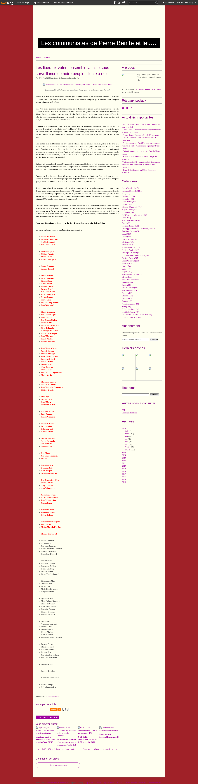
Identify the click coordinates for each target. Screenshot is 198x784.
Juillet (127, 434)
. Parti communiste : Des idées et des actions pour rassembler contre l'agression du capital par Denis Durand (141, 146)
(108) (127, 296)
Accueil (38, 58)
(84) (131, 317)
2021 (124, 463)
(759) (128, 212)
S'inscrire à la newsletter (47, 717)
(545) (126, 223)
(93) (127, 301)
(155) (127, 277)
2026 (124, 428)
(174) (126, 266)
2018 (124, 471)
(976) (129, 202)
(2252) (132, 191)
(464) (131, 231)
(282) (131, 247)
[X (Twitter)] (119, 2)
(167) (127, 272)
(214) (130, 261)
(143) (127, 282)
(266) (131, 253)
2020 (124, 466)
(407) (129, 239)
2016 (124, 477)
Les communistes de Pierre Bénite (148, 89)
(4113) (130, 188)
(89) (130, 309)
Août (126, 431)
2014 (124, 482)
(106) (127, 299)
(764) (132, 207)
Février (127, 447)
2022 (124, 461)
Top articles (89, 783)
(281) (130, 250)
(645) (126, 218)
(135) (130, 288)
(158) (132, 274)
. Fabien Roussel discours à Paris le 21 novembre (140, 135)
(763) (129, 210)
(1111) (128, 199)
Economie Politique (129, 413)
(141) (126, 285)
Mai (126, 439)
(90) (130, 304)
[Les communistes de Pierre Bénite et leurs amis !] (128, 80)
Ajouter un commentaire (58, 765)
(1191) (128, 196)
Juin (126, 436)
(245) (130, 258)
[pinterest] (123, 2)
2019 (124, 469)
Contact (47, 58)
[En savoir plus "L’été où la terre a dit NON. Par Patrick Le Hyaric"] (142, 360)
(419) (126, 237)
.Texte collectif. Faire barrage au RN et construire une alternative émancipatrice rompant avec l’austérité (141, 164)
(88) (137, 315)
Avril (126, 442)
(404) (128, 242)
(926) (127, 204)
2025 (124, 453)
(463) (126, 234)
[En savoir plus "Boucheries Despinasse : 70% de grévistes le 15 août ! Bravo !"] (142, 374)
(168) (126, 269)
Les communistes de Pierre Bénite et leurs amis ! (99, 43)
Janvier (127, 450)
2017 (124, 474)
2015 (124, 479)
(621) (131, 221)
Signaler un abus (108, 783)
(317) (127, 245)
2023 (124, 458)
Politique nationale (52, 697)
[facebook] (114, 2)
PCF (123, 410)
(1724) (126, 194)
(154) (130, 280)
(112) (127, 293)
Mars (126, 444)
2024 (124, 455)
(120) (129, 290)
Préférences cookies (154, 783)
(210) (127, 264)
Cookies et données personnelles (135, 783)
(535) (130, 226)
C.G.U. (119, 783)
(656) (134, 215)
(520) (138, 229)
